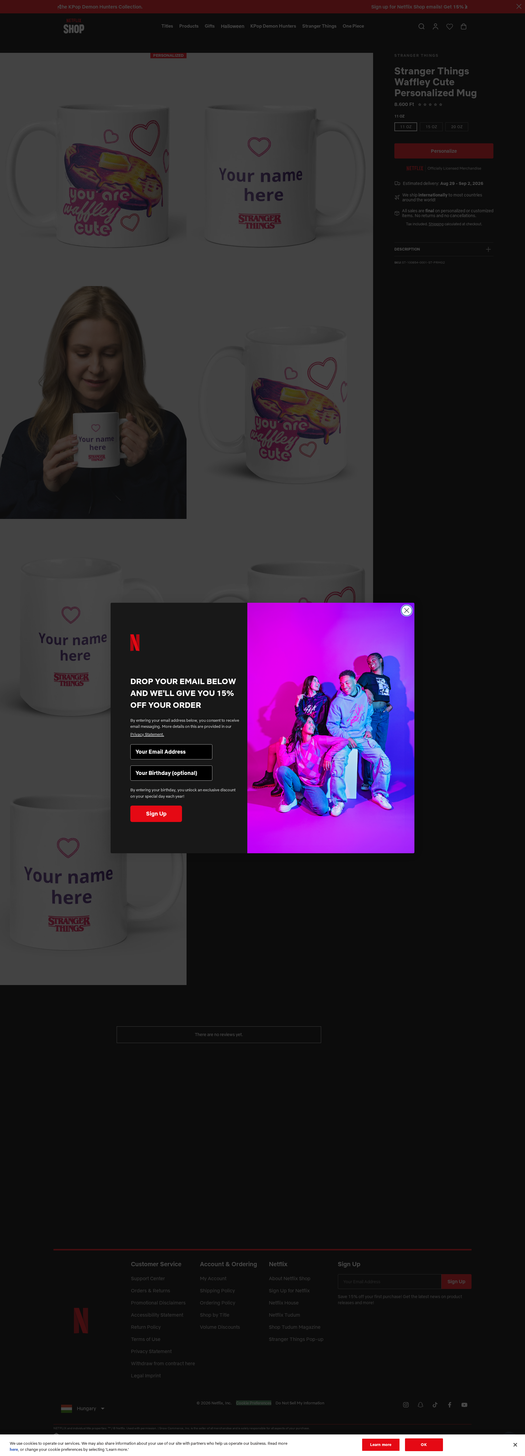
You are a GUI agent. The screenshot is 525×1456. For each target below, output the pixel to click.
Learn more (380, 1444)
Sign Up (156, 813)
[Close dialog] (406, 610)
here (14, 1449)
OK (424, 1444)
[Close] (515, 1444)
